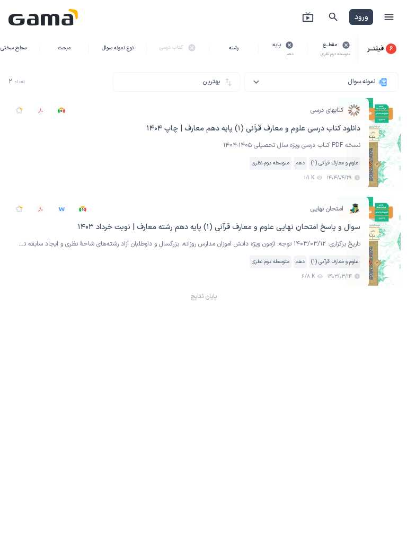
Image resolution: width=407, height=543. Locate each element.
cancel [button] (346, 45)
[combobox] (321, 82)
